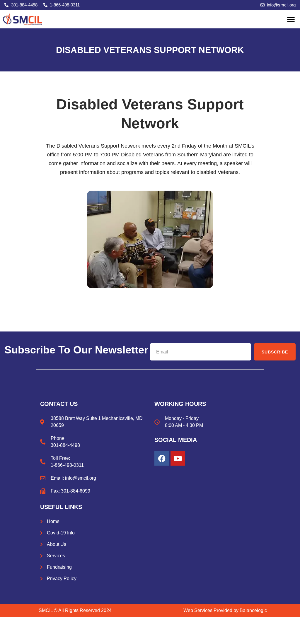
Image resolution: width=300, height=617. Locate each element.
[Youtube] (178, 458)
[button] (291, 19)
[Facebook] (161, 458)
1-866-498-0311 (67, 465)
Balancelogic (253, 610)
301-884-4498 (65, 445)
